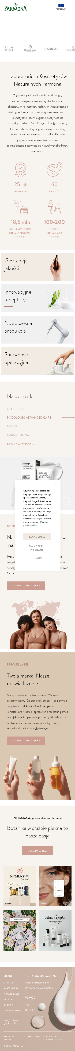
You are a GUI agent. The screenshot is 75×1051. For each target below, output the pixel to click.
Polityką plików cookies (35, 523)
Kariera (8, 1005)
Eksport (8, 999)
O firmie (8, 982)
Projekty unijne (8, 1038)
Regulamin (34, 1036)
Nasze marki (10, 988)
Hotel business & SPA (36, 982)
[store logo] (15, 7)
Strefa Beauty (11, 1010)
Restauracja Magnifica (38, 988)
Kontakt (29, 1010)
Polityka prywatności (54, 1038)
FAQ (26, 1004)
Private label (11, 994)
